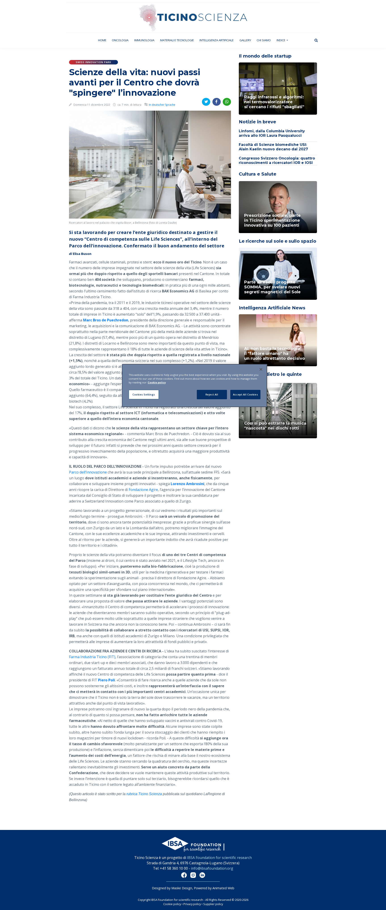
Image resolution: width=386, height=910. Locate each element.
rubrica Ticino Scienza (144, 794)
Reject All (212, 394)
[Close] (261, 369)
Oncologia (120, 40)
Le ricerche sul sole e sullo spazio (277, 241)
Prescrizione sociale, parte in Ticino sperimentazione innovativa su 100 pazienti (272, 220)
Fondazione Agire (143, 489)
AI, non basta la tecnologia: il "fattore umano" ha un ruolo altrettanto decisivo (274, 353)
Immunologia (144, 40)
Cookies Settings (143, 394)
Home (103, 40)
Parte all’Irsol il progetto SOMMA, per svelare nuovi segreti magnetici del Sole (272, 287)
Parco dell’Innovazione (88, 472)
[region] (194, 385)
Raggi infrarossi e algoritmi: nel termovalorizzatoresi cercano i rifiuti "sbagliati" (274, 102)
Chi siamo (264, 40)
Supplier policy (213, 904)
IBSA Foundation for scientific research (219, 857)
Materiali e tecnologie (177, 40)
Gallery (245, 40)
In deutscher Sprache (162, 105)
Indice (281, 40)
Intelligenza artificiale (216, 40)
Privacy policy (192, 904)
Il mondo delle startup (265, 56)
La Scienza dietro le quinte (270, 374)
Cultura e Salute (257, 174)
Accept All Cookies (245, 394)
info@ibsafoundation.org (212, 868)
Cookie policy (172, 904)
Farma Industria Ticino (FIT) (92, 656)
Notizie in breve (257, 121)
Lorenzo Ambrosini (187, 483)
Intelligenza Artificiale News (272, 307)
